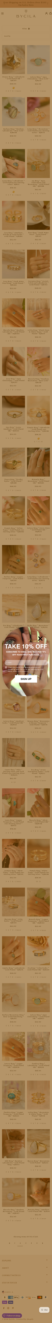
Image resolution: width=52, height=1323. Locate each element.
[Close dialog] (40, 638)
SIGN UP (26, 678)
